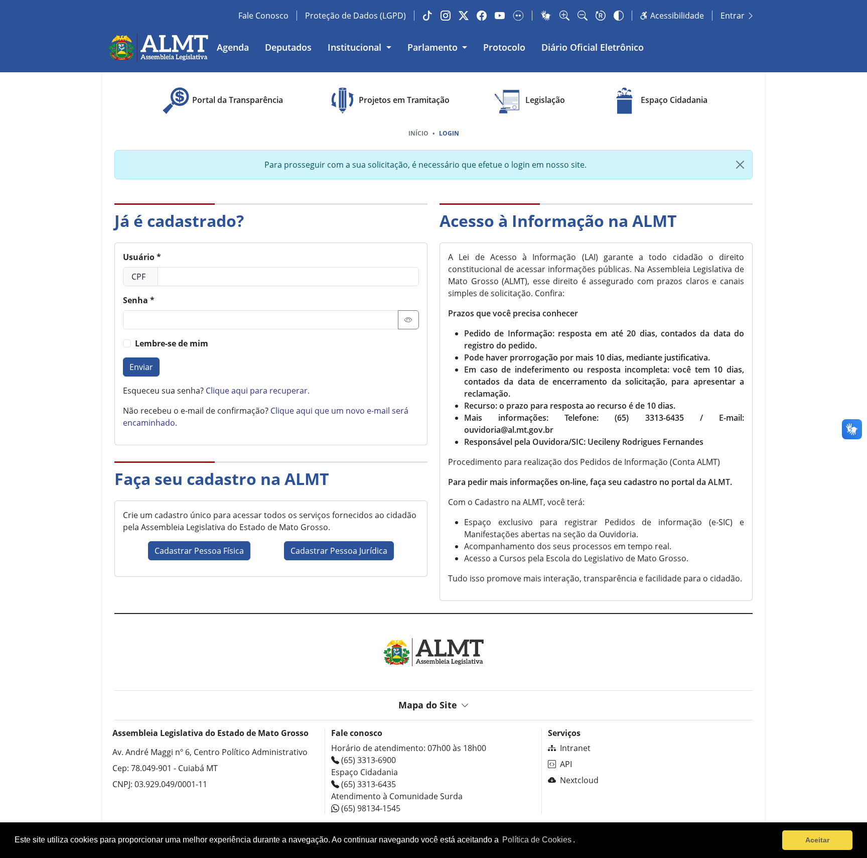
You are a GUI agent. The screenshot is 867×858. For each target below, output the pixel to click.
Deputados (288, 47)
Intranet (575, 748)
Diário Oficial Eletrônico (592, 47)
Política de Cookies (536, 839)
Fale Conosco (263, 15)
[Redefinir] (601, 15)
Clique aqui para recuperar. (258, 390)
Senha (135, 300)
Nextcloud (579, 780)
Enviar (141, 367)
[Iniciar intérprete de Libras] (545, 15)
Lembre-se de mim (171, 343)
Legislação (545, 99)
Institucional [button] (356, 47)
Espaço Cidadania (674, 99)
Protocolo (504, 47)
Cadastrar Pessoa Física (199, 550)
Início (418, 133)
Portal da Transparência (237, 99)
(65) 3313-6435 (367, 784)
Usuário (139, 257)
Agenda (233, 47)
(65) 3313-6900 (367, 760)
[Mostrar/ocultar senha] (408, 319)
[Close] (740, 165)
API (566, 764)
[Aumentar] (564, 15)
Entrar (733, 15)
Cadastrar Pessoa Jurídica (339, 550)
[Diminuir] (582, 15)
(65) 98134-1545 (369, 808)
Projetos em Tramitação (404, 99)
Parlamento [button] (433, 47)
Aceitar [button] (817, 840)
